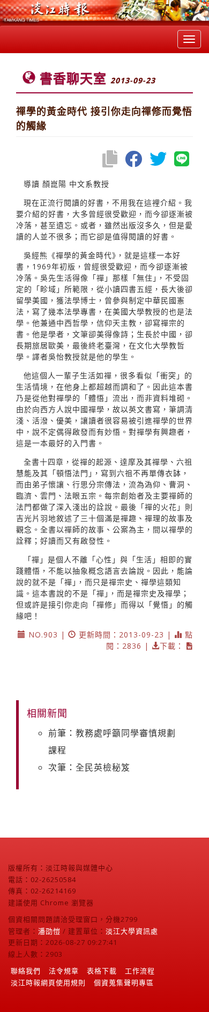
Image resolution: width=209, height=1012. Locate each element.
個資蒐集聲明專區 (124, 982)
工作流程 (140, 971)
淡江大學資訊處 (132, 931)
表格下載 (102, 971)
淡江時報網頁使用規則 (48, 982)
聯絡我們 (26, 971)
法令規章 (64, 971)
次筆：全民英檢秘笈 (89, 767)
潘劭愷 (49, 931)
